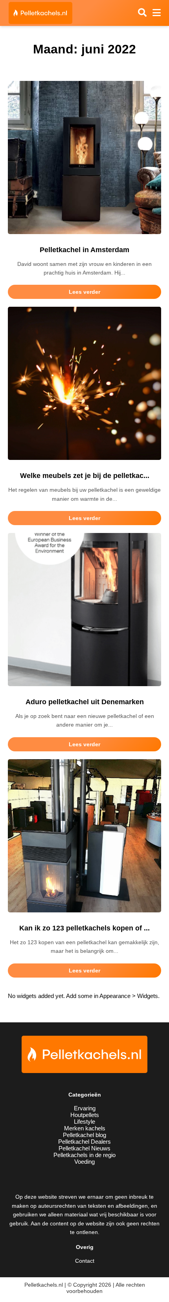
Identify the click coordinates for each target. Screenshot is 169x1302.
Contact (84, 1261)
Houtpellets (84, 1115)
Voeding (84, 1161)
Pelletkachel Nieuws (84, 1148)
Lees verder (84, 292)
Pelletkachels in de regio (84, 1155)
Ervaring (85, 1108)
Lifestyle (84, 1121)
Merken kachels (84, 1128)
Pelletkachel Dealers (84, 1141)
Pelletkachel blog (84, 1135)
